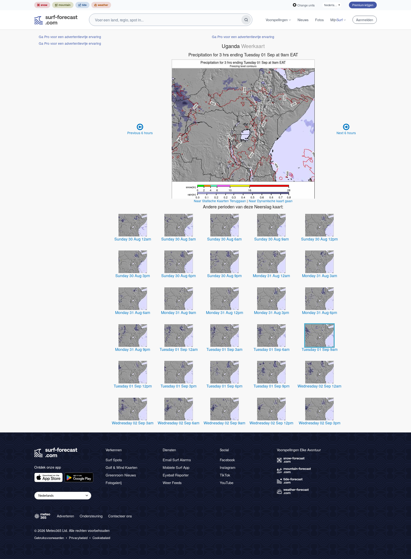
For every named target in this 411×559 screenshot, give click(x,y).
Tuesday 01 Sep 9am (320, 349)
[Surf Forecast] (56, 20)
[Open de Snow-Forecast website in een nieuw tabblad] (42, 5)
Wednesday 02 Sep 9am (224, 423)
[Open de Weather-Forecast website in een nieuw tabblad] (101, 5)
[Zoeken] (246, 20)
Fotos (319, 19)
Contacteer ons (120, 515)
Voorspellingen (277, 19)
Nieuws (303, 19)
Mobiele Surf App (176, 467)
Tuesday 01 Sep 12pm (133, 386)
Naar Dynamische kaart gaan (271, 200)
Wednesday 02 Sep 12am (319, 386)
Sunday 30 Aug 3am (178, 239)
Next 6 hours (346, 132)
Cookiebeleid (101, 538)
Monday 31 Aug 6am (132, 312)
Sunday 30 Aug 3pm (132, 275)
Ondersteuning (91, 515)
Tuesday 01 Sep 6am (271, 349)
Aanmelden (364, 19)
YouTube (226, 482)
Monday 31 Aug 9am (178, 312)
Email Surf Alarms (177, 459)
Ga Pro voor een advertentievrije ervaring (70, 36)
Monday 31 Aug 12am (271, 275)
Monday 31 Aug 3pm (271, 312)
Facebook (227, 459)
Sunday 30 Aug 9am (271, 239)
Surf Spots (114, 459)
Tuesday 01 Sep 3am (224, 349)
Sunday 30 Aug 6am (224, 239)
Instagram (227, 467)
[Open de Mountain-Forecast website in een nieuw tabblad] (62, 5)
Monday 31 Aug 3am (319, 275)
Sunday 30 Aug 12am (132, 239)
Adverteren (65, 515)
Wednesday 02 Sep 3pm (319, 423)
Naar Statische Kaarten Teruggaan (220, 200)
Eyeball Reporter (176, 474)
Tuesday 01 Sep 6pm (224, 386)
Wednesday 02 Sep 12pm (271, 423)
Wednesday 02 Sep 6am (178, 423)
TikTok (225, 474)
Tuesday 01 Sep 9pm (271, 386)
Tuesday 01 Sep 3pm (178, 386)
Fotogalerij (114, 482)
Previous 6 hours (140, 132)
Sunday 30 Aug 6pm (178, 275)
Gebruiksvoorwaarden (49, 538)
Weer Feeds (172, 482)
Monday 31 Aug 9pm (132, 349)
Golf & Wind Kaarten (121, 467)
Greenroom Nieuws (121, 474)
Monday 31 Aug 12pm (224, 312)
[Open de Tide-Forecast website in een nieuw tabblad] (82, 5)
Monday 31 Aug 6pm (319, 312)
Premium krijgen (362, 5)
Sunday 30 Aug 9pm (224, 275)
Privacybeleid (78, 538)
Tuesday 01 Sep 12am (179, 349)
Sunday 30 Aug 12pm (319, 239)
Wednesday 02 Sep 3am (132, 423)
